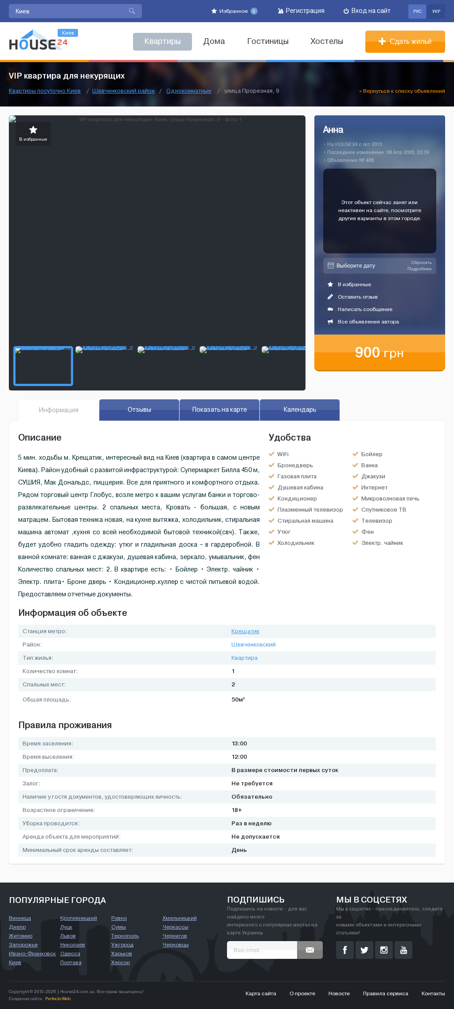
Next (298, 228)
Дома (214, 41)
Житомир (20, 935)
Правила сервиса (385, 993)
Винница (20, 918)
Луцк (66, 926)
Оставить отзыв (357, 296)
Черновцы (176, 944)
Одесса (70, 953)
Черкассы (175, 926)
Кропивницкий (78, 918)
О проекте (302, 993)
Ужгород (122, 944)
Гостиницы (268, 41)
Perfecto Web (57, 998)
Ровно (119, 918)
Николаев (72, 944)
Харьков (121, 953)
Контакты (433, 993)
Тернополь (125, 935)
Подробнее (419, 268)
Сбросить (421, 262)
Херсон (120, 962)
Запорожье (23, 944)
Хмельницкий (180, 918)
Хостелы (327, 41)
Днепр (17, 926)
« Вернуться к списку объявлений (402, 91)
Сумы (118, 926)
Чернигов (175, 935)
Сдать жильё (410, 41)
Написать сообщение (364, 309)
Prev (16, 228)
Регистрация (305, 11)
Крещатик (245, 631)
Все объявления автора (368, 321)
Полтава (71, 962)
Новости (339, 993)
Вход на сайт (370, 11)
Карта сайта (261, 993)
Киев (15, 962)
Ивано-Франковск (32, 953)
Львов (68, 935)
